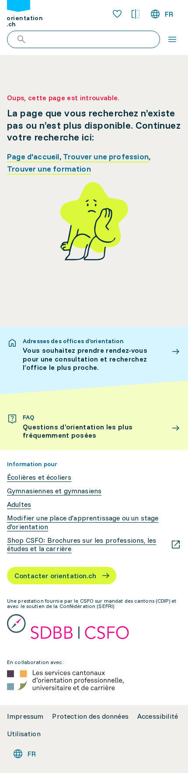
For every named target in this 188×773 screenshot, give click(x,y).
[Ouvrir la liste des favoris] (117, 14)
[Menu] (172, 39)
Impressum (25, 716)
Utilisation (24, 734)
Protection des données (90, 716)
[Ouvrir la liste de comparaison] (135, 14)
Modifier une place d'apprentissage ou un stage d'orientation (82, 522)
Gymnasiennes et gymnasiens (54, 491)
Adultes (19, 504)
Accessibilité (157, 716)
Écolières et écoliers (39, 477)
